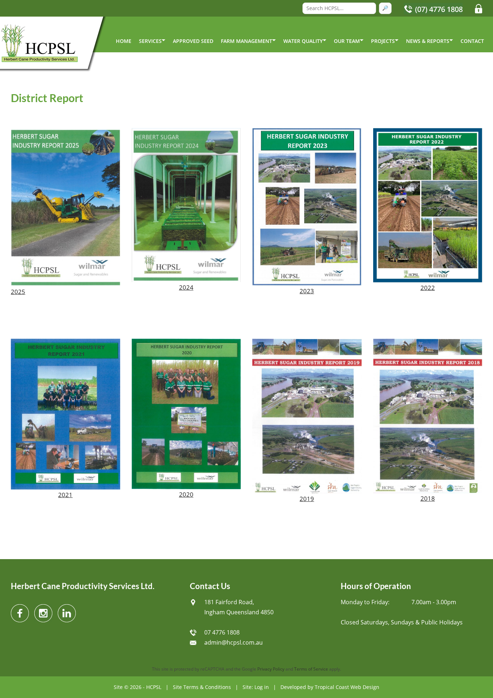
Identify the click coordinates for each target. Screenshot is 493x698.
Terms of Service (311, 669)
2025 (18, 291)
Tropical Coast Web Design (347, 687)
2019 (307, 499)
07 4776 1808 (222, 632)
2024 (186, 287)
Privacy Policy (270, 669)
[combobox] (339, 8)
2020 (186, 494)
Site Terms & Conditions (202, 687)
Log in (261, 687)
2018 (427, 498)
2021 (65, 495)
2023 (307, 291)
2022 (427, 288)
